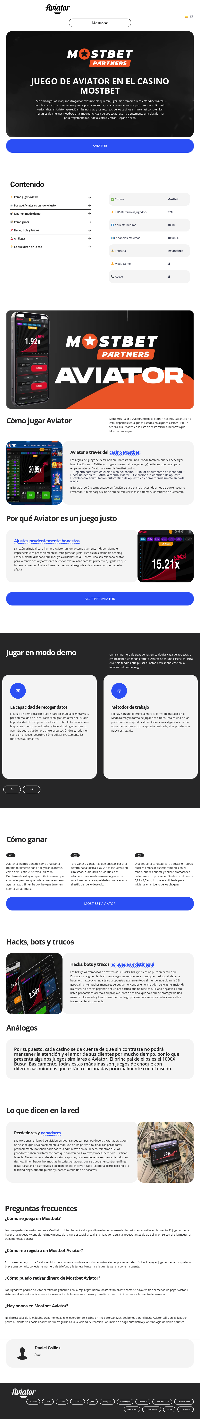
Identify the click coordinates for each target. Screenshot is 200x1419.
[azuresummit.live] (57, 8)
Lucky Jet (107, 1401)
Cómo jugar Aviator (25, 197)
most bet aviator (100, 903)
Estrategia (125, 1401)
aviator (100, 146)
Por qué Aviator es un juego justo (34, 205)
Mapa (169, 1409)
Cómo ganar (21, 222)
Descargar (132, 1409)
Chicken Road (184, 1401)
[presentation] (12, 789)
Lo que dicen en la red (27, 247)
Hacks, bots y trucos (26, 230)
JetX (92, 1401)
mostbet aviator (100, 598)
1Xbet (62, 1401)
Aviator (33, 1401)
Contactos (185, 1409)
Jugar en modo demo (26, 213)
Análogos (19, 238)
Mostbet (77, 1401)
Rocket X (143, 1401)
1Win (48, 1401)
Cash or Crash (162, 1401)
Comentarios (152, 1409)
